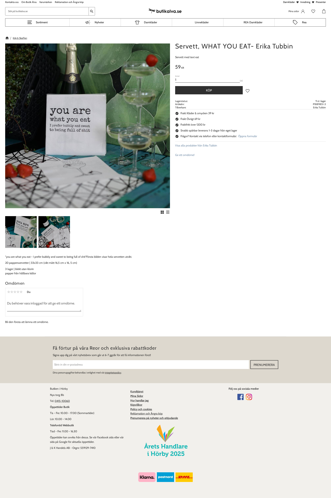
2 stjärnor (11, 291)
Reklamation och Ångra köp (146, 413)
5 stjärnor (21, 291)
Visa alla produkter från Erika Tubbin (196, 145)
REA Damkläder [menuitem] (253, 22)
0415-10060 (62, 401)
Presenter (321, 2)
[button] (37, 22)
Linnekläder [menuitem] (202, 22)
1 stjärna (8, 291)
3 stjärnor (14, 291)
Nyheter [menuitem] (99, 22)
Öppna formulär (247, 136)
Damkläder (289, 2)
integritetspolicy (113, 372)
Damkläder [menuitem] (150, 22)
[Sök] (92, 11)
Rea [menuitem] (304, 22)
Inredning (305, 2)
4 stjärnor (17, 291)
